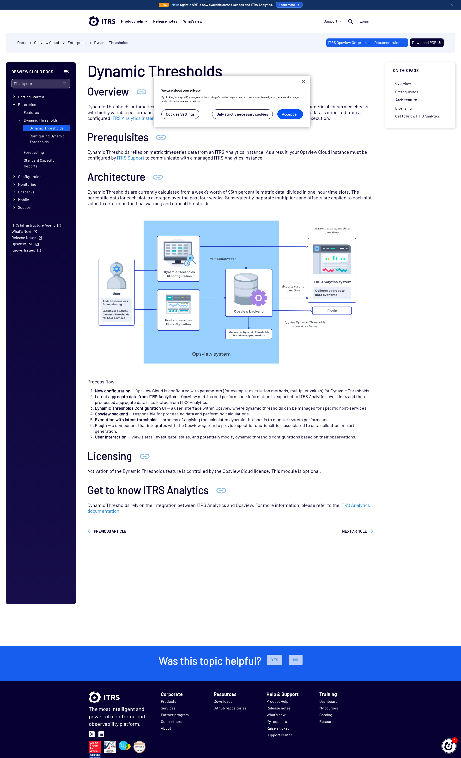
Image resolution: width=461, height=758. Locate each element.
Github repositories (230, 708)
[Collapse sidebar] (66, 71)
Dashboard (328, 701)
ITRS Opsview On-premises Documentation (364, 42)
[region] (232, 101)
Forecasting (34, 152)
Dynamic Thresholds (111, 42)
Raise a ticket (278, 728)
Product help (132, 21)
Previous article (110, 531)
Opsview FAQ (22, 243)
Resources (328, 721)
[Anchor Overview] (141, 91)
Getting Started (31, 96)
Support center (279, 735)
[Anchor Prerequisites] (161, 136)
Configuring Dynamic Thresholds (47, 139)
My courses (328, 708)
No (295, 659)
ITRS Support (130, 157)
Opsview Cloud (46, 42)
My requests (277, 721)
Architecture (406, 99)
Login (364, 21)
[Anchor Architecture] (157, 176)
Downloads (223, 701)
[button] (449, 746)
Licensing (403, 107)
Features (31, 112)
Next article (354, 531)
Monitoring (27, 184)
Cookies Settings (180, 113)
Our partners (171, 721)
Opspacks (26, 192)
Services (168, 708)
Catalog (325, 714)
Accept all (290, 113)
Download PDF (424, 42)
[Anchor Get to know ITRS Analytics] (221, 489)
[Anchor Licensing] (144, 455)
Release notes (165, 21)
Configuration (30, 176)
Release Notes (24, 237)
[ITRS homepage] (102, 21)
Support (330, 21)
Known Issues (23, 250)
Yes (274, 659)
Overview (403, 83)
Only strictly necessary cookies (242, 113)
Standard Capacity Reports (39, 163)
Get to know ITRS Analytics (417, 116)
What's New (21, 231)
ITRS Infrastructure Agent (33, 225)
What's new (192, 21)
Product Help (277, 701)
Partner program (175, 714)
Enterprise (27, 104)
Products (168, 701)
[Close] (303, 81)
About (166, 728)
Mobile (23, 199)
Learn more (287, 5)
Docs (21, 42)
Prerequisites (406, 91)
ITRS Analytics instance (135, 118)
